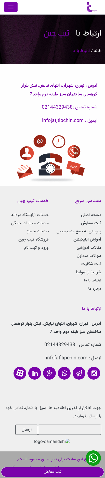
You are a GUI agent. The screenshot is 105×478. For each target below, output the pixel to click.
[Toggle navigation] (11, 7)
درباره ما (94, 289)
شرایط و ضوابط (88, 272)
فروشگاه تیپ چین (33, 239)
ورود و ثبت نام (36, 248)
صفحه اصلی (91, 215)
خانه (97, 51)
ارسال (27, 429)
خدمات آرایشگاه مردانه (30, 215)
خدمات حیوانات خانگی (30, 223)
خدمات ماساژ (38, 231)
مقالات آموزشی (89, 248)
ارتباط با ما (92, 280)
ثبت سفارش (91, 223)
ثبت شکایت (91, 264)
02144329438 (57, 107)
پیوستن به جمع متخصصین (79, 231)
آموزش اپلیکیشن (87, 239)
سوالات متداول (89, 256)
